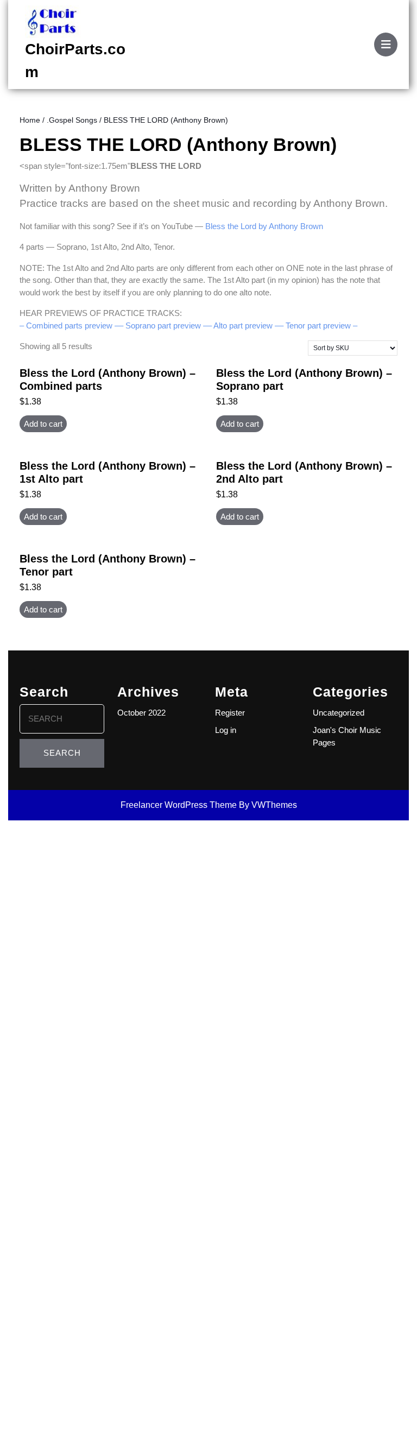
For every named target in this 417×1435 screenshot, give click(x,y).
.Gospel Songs (72, 120)
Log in (225, 730)
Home (30, 120)
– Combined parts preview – (69, 325)
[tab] (385, 44)
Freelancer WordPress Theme (179, 805)
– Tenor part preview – (318, 325)
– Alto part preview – (243, 325)
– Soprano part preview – (163, 325)
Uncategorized (338, 712)
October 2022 (141, 712)
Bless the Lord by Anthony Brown (264, 226)
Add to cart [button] (43, 423)
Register (230, 712)
